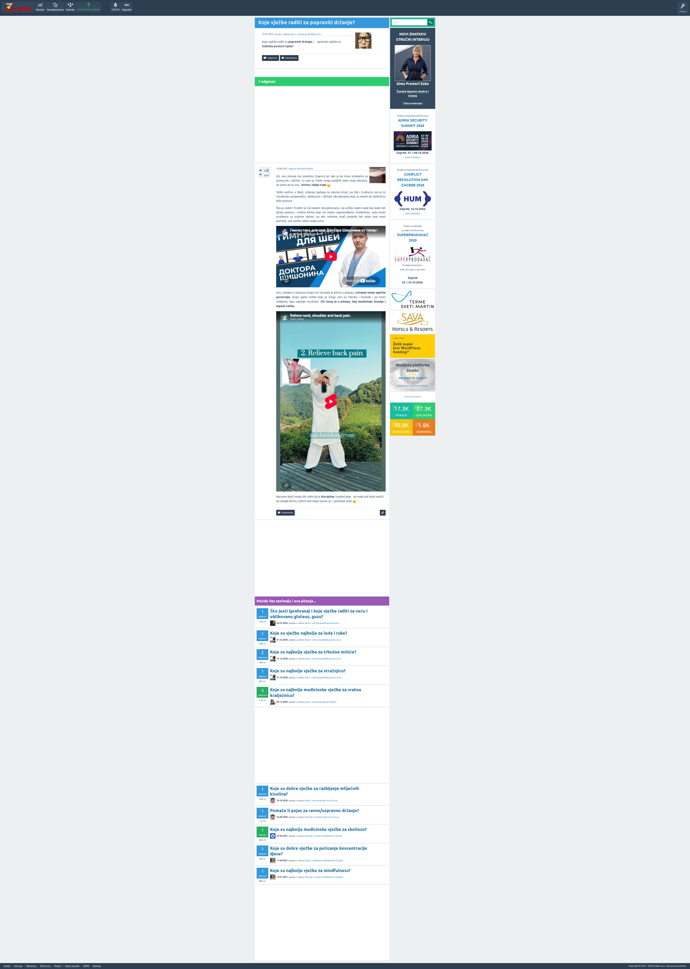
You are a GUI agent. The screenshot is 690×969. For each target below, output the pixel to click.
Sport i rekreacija (298, 34)
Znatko (7, 966)
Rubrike (70, 9)
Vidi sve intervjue (413, 103)
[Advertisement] (322, 125)
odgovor (292, 168)
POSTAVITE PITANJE (88, 9)
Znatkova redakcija (419, 385)
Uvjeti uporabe (72, 966)
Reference (45, 966)
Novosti (40, 9)
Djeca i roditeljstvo (314, 860)
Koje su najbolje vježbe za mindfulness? (310, 870)
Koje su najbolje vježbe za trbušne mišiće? (313, 652)
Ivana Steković (332, 623)
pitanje (277, 34)
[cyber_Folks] (412, 356)
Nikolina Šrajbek (335, 860)
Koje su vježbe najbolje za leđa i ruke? (308, 633)
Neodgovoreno (55, 9)
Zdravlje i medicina (314, 817)
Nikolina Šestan (334, 836)
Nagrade (127, 9)
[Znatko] (18, 7)
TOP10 (115, 9)
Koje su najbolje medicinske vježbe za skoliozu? (318, 829)
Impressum (402, 385)
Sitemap (97, 966)
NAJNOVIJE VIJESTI (413, 378)
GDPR (86, 966)
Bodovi (57, 966)
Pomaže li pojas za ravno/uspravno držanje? (314, 810)
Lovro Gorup (331, 800)
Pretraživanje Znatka (412, 397)
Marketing (31, 966)
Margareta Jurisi (333, 640)
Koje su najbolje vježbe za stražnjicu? (308, 670)
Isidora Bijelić (306, 168)
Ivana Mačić (330, 702)
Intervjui (18, 966)
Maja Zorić (316, 34)
